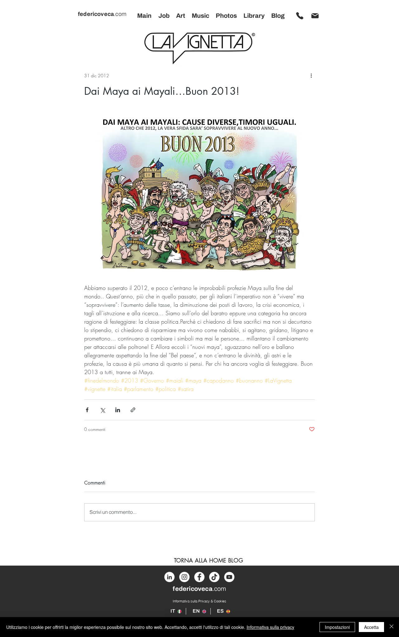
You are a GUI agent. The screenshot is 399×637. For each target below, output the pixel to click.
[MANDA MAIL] (315, 15)
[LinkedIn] (169, 577)
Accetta (371, 627)
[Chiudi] (391, 627)
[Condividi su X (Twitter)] (102, 410)
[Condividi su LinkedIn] (118, 410)
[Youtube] (229, 577)
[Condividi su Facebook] (87, 410)
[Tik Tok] (214, 577)
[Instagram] (184, 577)
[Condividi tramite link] (133, 410)
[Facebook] (199, 577)
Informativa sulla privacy (270, 627)
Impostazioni (337, 627)
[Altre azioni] (311, 75)
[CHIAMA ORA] (299, 15)
